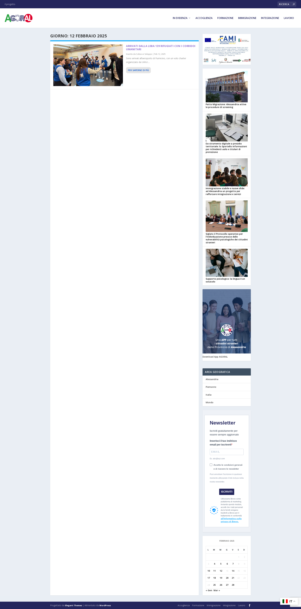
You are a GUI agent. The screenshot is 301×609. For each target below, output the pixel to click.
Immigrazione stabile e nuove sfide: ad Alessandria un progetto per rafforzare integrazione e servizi (225, 191)
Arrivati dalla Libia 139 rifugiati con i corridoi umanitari (160, 47)
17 (208, 577)
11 (214, 570)
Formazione (225, 18)
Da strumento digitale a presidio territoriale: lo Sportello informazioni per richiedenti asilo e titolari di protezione (226, 148)
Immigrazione (247, 18)
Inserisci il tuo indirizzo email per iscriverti (223, 443)
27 (227, 584)
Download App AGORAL (215, 356)
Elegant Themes (73, 605)
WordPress (105, 605)
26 (221, 584)
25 (214, 584)
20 (227, 577)
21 (233, 577)
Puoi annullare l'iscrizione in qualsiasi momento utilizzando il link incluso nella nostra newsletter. (227, 478)
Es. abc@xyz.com (217, 459)
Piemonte (211, 386)
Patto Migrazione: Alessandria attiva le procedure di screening (226, 106)
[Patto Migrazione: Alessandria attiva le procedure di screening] (227, 87)
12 (221, 570)
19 (221, 577)
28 (233, 584)
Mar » (217, 590)
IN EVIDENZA (180, 18)
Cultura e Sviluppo (144, 54)
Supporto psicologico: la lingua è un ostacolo (225, 280)
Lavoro (289, 18)
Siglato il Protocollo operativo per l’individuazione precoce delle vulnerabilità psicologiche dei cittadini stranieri (227, 238)
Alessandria (212, 379)
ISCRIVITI (226, 491)
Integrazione (270, 18)
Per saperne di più (138, 70)
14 (233, 570)
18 (214, 577)
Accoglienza (204, 18)
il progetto (10, 4)
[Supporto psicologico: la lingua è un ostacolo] (227, 263)
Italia (208, 394)
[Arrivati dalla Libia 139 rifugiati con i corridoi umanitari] (88, 65)
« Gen (209, 590)
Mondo (209, 402)
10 (208, 570)
